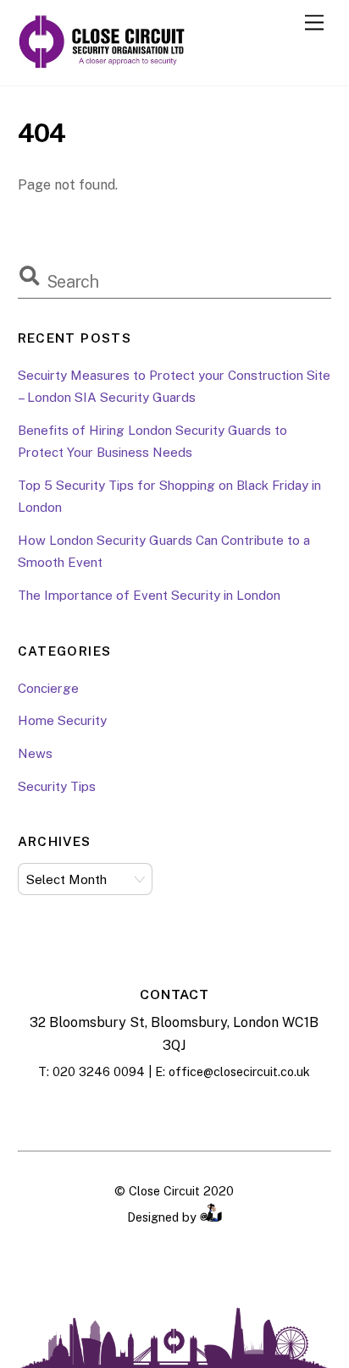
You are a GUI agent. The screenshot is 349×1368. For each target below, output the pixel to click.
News (35, 753)
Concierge (48, 688)
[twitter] (216, 1112)
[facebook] (132, 1112)
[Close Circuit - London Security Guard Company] (102, 64)
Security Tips (57, 786)
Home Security (62, 720)
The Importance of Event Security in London (149, 595)
